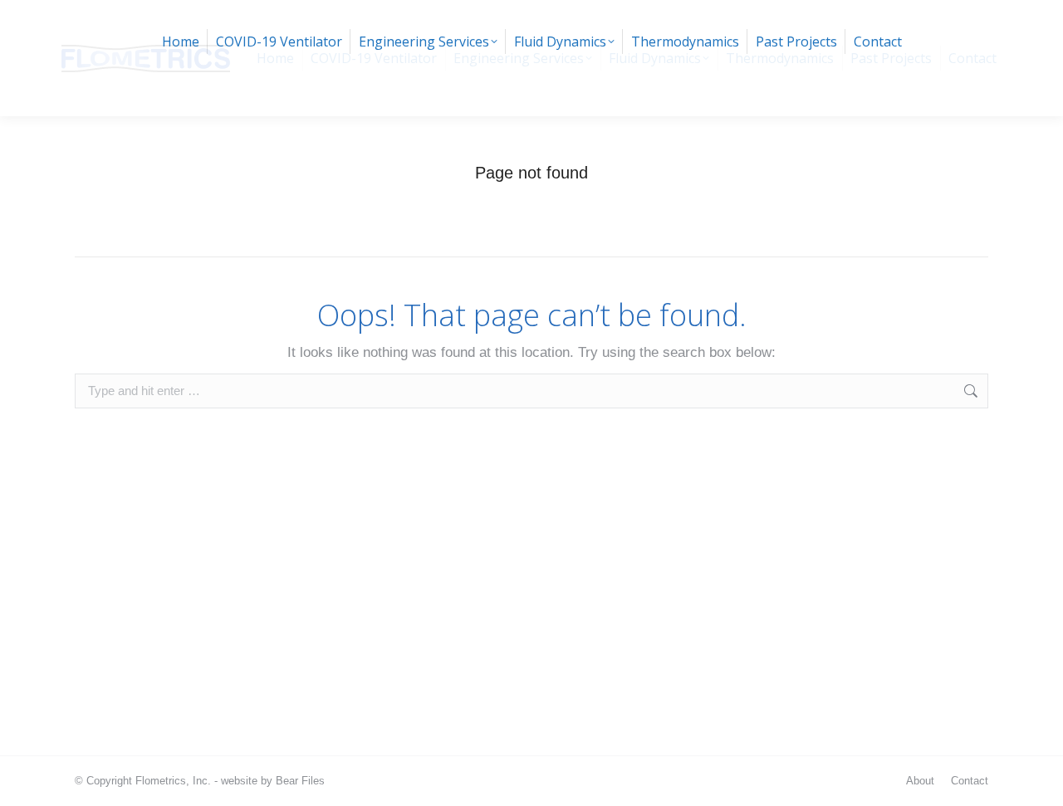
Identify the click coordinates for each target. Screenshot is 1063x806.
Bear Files (300, 780)
